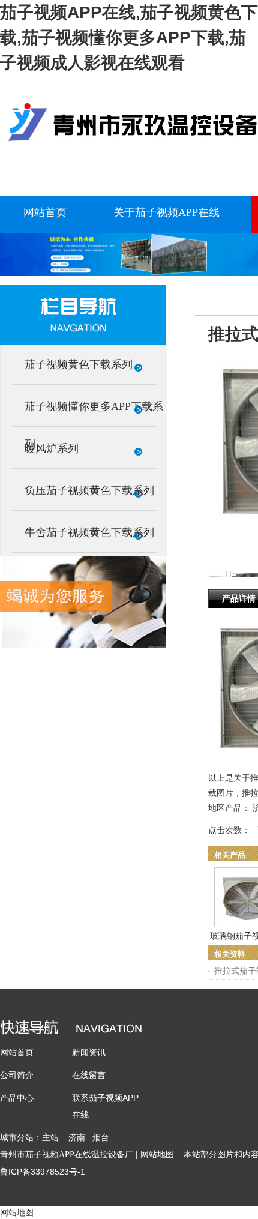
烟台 (100, 1137)
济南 (76, 1137)
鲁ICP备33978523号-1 (42, 1171)
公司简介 (17, 1075)
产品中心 (17, 1098)
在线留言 (89, 1075)
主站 (50, 1137)
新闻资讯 (89, 1052)
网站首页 (17, 1052)
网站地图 (157, 1154)
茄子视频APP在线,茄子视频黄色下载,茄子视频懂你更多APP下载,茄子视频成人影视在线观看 (129, 37)
